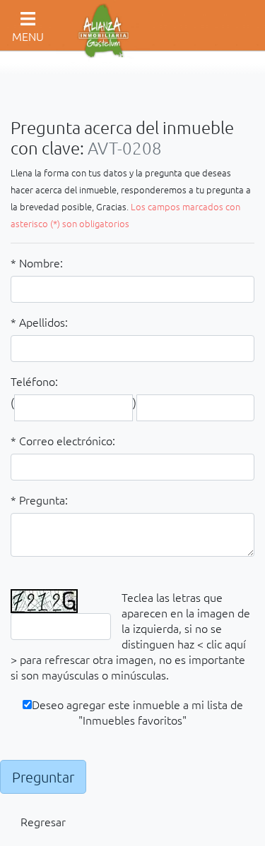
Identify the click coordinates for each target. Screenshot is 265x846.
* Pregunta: (39, 499)
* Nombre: (37, 262)
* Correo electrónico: (63, 440)
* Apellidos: (39, 322)
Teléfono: (34, 381)
